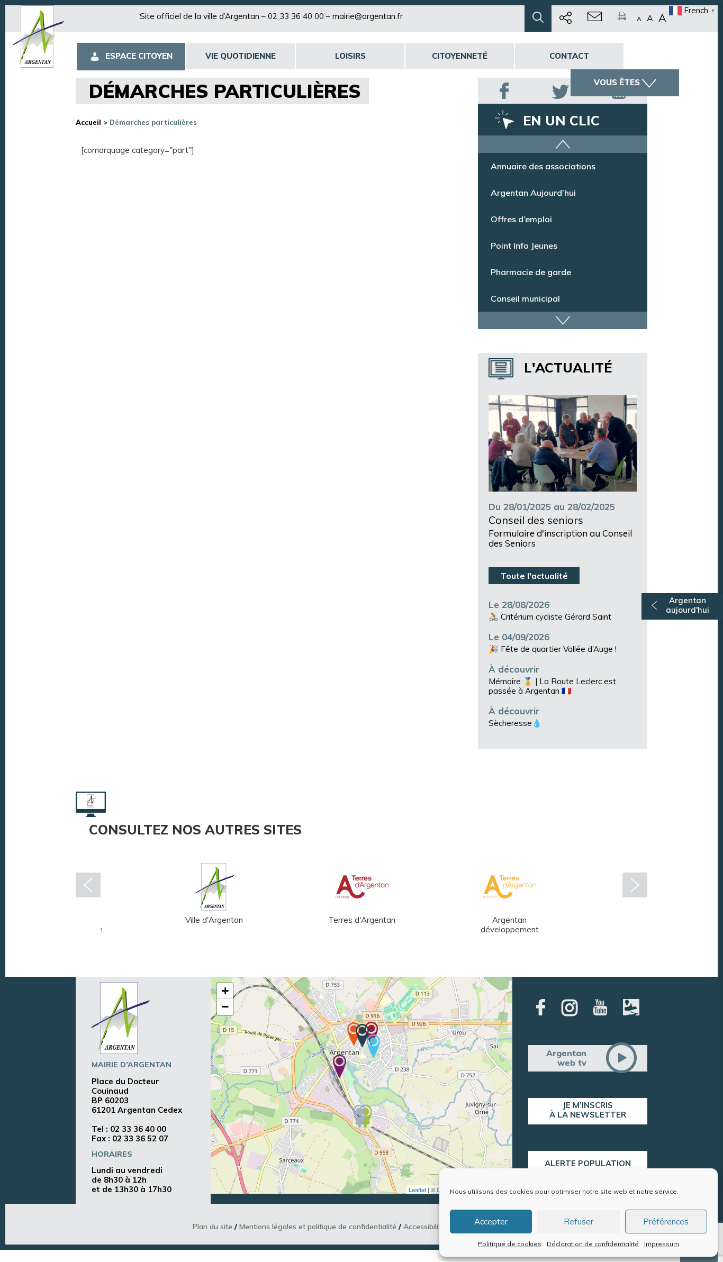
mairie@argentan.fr (367, 16)
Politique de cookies (509, 1244)
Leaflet (417, 1189)
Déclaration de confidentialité (593, 1244)
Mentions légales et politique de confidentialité (317, 1226)
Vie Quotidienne (240, 56)
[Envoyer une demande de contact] (595, 18)
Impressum (661, 1244)
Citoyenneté (459, 56)
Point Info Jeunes (524, 245)
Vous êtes (617, 82)
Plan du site (212, 1226)
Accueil (88, 122)
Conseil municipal (525, 298)
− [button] (225, 1006)
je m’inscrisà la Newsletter (587, 1110)
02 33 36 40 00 (296, 16)
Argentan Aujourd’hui (533, 192)
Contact (569, 56)
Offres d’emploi (521, 219)
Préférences (666, 1221)
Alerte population (588, 1163)
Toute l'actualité (534, 575)
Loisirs (350, 56)
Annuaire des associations (543, 166)
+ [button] (225, 990)
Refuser (578, 1221)
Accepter (491, 1221)
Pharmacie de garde (531, 272)
